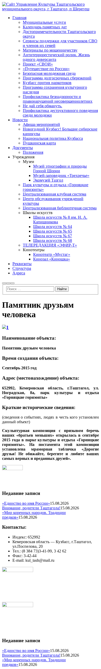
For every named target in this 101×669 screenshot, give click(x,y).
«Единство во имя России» (26, 503)
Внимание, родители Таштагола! (31, 508)
